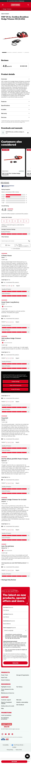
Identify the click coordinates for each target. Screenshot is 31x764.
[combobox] (15, 630)
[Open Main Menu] (2, 4)
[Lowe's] (3, 739)
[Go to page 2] (9, 52)
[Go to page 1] (4, 52)
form (4, 656)
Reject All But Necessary (15, 385)
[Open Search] (28, 4)
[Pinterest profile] (12, 734)
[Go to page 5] (26, 52)
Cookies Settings (15, 381)
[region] (15, 164)
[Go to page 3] (14, 52)
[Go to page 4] (19, 52)
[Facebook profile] (9, 734)
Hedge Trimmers (7, 9)
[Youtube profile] (6, 734)
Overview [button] (4, 79)
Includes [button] (3, 109)
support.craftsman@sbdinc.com (19, 656)
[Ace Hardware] (7, 739)
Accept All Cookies (15, 389)
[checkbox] (4, 636)
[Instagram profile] (2, 734)
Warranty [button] (4, 113)
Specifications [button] (5, 105)
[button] (15, 64)
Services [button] (3, 117)
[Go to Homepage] (15, 4)
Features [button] (3, 101)
